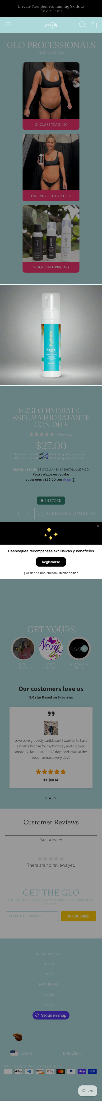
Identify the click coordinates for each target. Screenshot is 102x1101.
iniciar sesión (69, 573)
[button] (8, 25)
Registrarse (51, 562)
